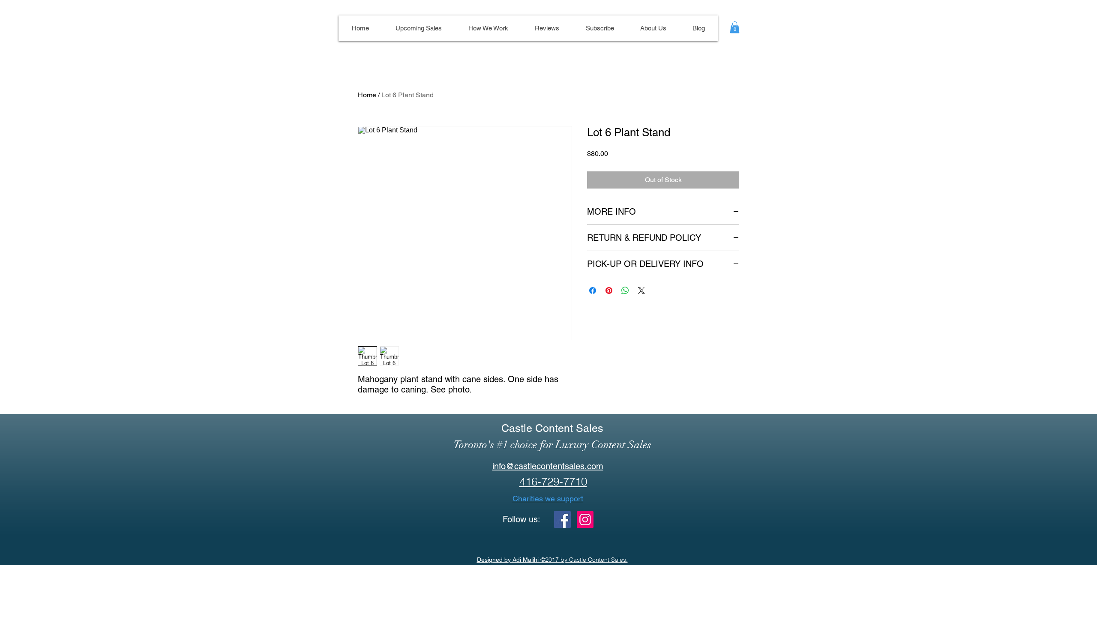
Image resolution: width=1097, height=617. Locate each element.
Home (367, 95)
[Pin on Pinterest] (609, 290)
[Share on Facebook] (592, 290)
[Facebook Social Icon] (562, 519)
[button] (735, 27)
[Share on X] (641, 290)
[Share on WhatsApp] (625, 290)
